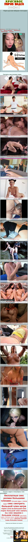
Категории (11, 7)
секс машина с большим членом (12, 514)
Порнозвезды (4, 31)
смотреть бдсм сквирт (21, 517)
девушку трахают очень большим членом (16, 519)
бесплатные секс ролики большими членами (13, 498)
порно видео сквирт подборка (7, 518)
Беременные (17, 30)
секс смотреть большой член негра (14, 505)
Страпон (11, 31)
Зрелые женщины (8, 30)
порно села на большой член (13, 509)
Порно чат (17, 7)
